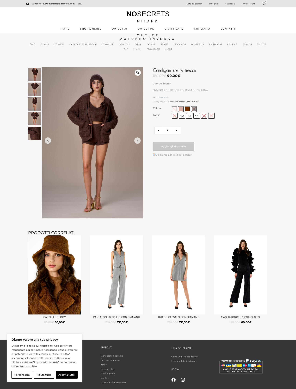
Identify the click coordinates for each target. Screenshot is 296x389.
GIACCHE (124, 44)
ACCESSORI (153, 49)
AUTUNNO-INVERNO (175, 101)
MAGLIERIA (197, 44)
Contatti (228, 28)
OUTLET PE (146, 28)
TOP (125, 49)
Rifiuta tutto (44, 374)
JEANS (165, 44)
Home (65, 28)
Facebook (230, 4)
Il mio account (248, 4)
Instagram (214, 4)
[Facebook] (173, 379)
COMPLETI (108, 44)
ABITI (33, 44)
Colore (157, 108)
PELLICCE (232, 44)
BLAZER (45, 44)
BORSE (169, 49)
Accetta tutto (66, 374)
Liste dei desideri (194, 4)
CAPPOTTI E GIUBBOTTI (83, 44)
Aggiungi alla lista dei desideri (174, 154)
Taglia (156, 115)
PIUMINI (247, 44)
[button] (138, 73)
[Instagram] (183, 379)
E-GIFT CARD (174, 28)
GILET (138, 44)
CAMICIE (59, 44)
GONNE (151, 44)
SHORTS (261, 44)
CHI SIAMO (202, 28)
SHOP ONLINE (91, 28)
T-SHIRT (137, 49)
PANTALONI (215, 44)
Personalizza (22, 374)
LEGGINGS (180, 44)
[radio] (174, 109)
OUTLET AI (119, 28)
